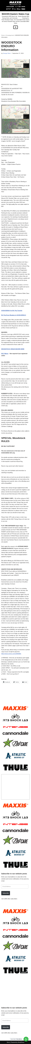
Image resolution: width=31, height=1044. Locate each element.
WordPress (21, 1042)
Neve (8, 1042)
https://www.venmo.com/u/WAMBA (11, 653)
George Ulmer (7, 53)
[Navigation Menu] (15, 27)
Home (3, 35)
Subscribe (6, 893)
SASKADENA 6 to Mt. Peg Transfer (11, 310)
